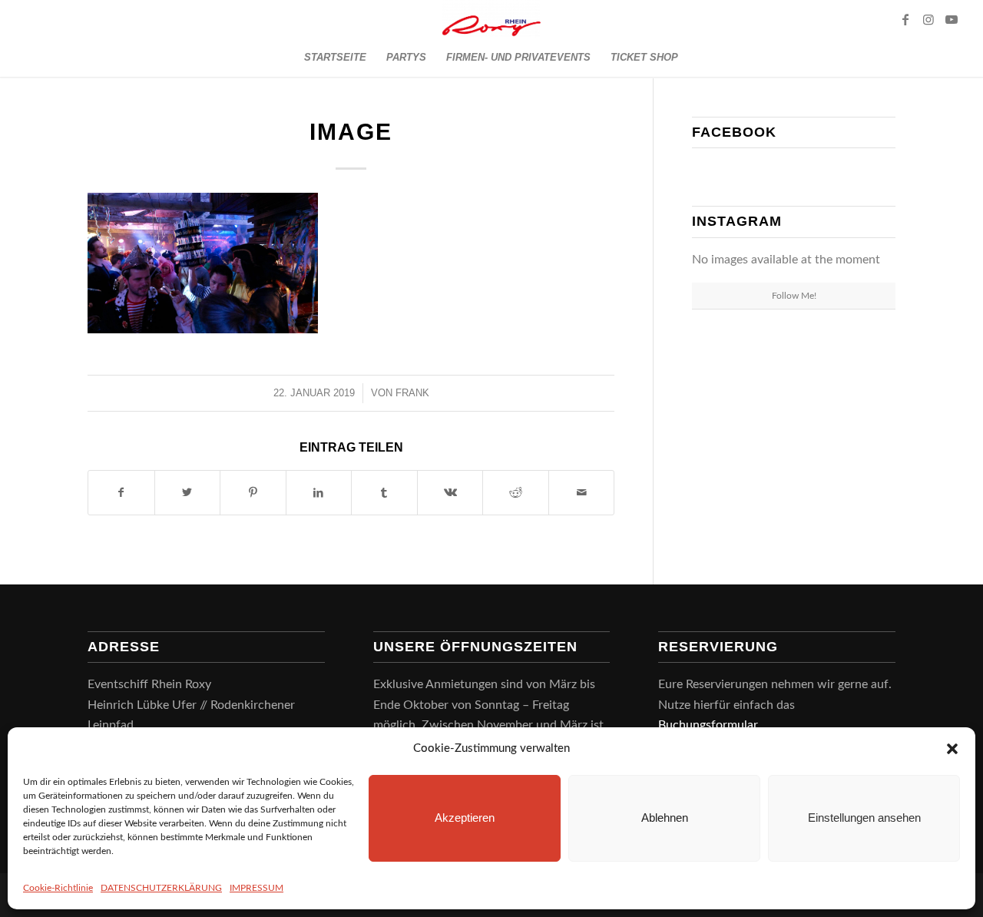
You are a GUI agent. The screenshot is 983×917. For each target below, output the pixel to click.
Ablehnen (664, 817)
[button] (952, 748)
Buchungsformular (709, 725)
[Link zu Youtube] (951, 19)
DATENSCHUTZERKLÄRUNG (161, 887)
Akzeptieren (465, 817)
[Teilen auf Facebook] (121, 493)
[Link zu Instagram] (928, 19)
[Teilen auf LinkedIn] (319, 493)
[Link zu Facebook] (905, 19)
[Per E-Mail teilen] (581, 493)
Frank (412, 393)
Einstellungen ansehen (864, 817)
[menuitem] (335, 57)
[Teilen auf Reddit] (515, 493)
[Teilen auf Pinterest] (253, 493)
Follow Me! (794, 295)
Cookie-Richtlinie (58, 887)
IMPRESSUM (256, 887)
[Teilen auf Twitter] (187, 493)
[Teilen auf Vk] (450, 493)
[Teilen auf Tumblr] (384, 493)
